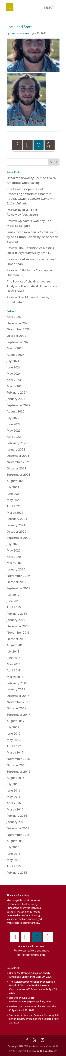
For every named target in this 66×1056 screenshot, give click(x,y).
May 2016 (14, 797)
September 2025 (18, 342)
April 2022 (14, 437)
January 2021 (16, 525)
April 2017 (14, 746)
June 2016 (14, 790)
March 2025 (15, 348)
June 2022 (14, 424)
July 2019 (13, 595)
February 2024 (17, 392)
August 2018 (15, 645)
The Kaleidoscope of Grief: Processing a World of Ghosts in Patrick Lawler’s (32, 985)
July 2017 (13, 727)
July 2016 (13, 784)
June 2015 (14, 854)
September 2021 (18, 474)
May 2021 (14, 500)
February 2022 (17, 443)
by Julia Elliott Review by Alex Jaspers (22, 999)
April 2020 (14, 557)
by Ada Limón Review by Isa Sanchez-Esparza (33, 237)
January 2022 (16, 449)
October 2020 (16, 531)
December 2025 (18, 323)
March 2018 (15, 677)
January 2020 (16, 569)
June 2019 (14, 601)
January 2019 (16, 620)
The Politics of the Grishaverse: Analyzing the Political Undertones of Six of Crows (33, 286)
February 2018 (17, 683)
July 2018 (13, 651)
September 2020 (18, 538)
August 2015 (15, 841)
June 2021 (14, 494)
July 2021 (13, 487)
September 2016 (18, 771)
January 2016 (16, 822)
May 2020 (14, 550)
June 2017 (14, 733)
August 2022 (15, 411)
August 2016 (15, 778)
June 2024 (14, 367)
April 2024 (14, 380)
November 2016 (18, 759)
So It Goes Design (47, 1050)
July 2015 (13, 847)
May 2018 (14, 664)
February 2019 (17, 613)
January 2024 (16, 399)
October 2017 (16, 708)
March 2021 (15, 512)
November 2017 (18, 702)
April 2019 (14, 607)
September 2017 (18, 714)
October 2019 (16, 582)
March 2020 (15, 563)
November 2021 (18, 462)
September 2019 (18, 588)
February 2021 (17, 519)
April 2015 (14, 866)
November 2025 (18, 329)
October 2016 (16, 765)
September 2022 (18, 405)
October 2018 (16, 639)
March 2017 (15, 752)
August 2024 (15, 355)
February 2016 (17, 815)
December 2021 (18, 456)
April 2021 (14, 506)
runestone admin (20, 33)
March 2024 (15, 386)
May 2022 (14, 430)
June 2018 (14, 658)
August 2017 (15, 721)
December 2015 (18, 828)
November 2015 (18, 835)
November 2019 (18, 576)
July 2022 (13, 418)
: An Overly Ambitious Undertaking (29, 974)
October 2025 (16, 336)
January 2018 (16, 689)
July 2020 (13, 544)
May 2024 (14, 373)
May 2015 (14, 860)
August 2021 (15, 481)
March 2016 (15, 809)
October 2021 (16, 468)
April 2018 (14, 670)
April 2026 (14, 317)
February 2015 (17, 872)
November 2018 (18, 632)
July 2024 (13, 361)
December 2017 (18, 696)
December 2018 (18, 626)
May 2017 (14, 740)
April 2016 (14, 803)
